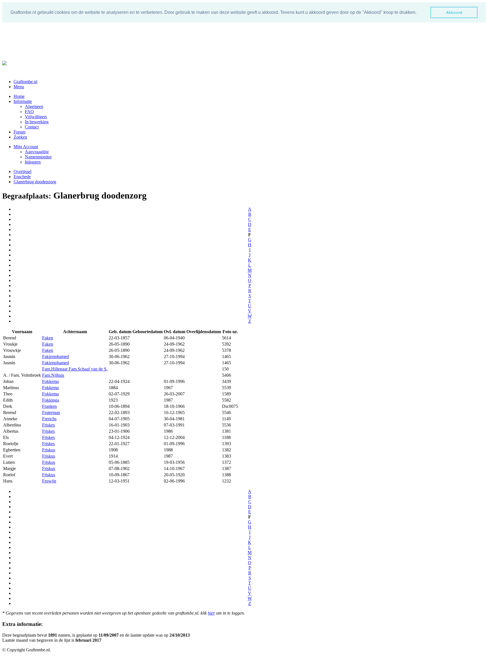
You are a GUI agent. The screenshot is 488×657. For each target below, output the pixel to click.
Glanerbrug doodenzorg (35, 181)
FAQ (29, 111)
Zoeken (20, 137)
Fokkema (50, 381)
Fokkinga (50, 400)
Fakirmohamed (55, 356)
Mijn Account (26, 146)
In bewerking (37, 121)
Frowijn (49, 481)
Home (19, 96)
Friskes (48, 425)
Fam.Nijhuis (53, 375)
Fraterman (51, 412)
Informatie (23, 101)
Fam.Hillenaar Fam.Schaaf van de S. (75, 369)
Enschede (22, 176)
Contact (32, 126)
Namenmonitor (38, 156)
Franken (49, 406)
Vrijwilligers (36, 116)
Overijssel (22, 171)
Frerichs (49, 418)
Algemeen (34, 106)
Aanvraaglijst (37, 151)
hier (211, 613)
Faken (47, 337)
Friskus (48, 449)
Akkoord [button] (454, 12)
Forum (19, 132)
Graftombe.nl (25, 81)
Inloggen (33, 162)
